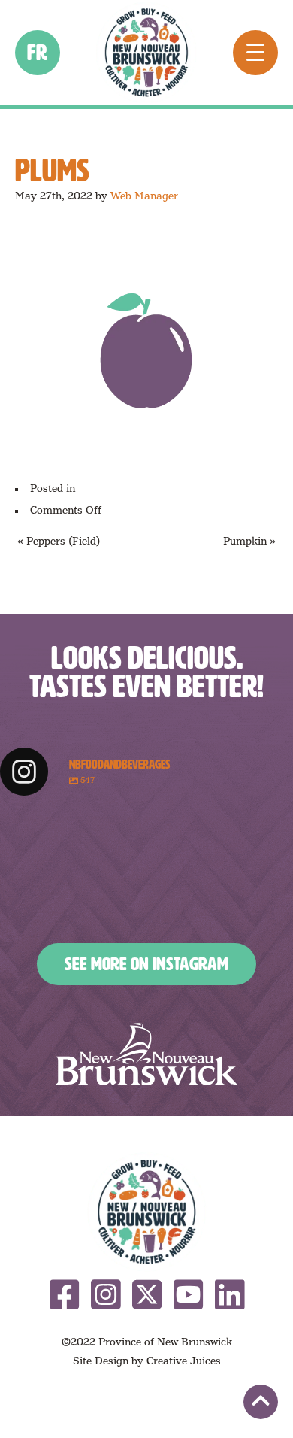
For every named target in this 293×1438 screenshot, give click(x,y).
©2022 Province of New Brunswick (147, 1342)
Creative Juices (183, 1360)
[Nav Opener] (255, 52)
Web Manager (144, 195)
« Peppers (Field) (58, 541)
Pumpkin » (249, 541)
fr (38, 53)
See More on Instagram (146, 964)
